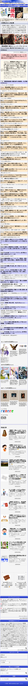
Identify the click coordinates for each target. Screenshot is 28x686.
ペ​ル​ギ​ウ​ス (22, 636)
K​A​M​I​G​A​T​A (12, 632)
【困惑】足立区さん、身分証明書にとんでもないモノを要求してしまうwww (17, 503)
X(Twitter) (17, 4)
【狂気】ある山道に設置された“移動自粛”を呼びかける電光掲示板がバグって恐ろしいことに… (17, 462)
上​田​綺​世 (6, 640)
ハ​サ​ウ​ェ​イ (6, 626)
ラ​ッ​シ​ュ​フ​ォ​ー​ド (19, 626)
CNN (2, 250)
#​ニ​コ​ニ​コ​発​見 (18, 645)
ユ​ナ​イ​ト (9, 627)
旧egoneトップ (4, 670)
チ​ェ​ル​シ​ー (20, 623)
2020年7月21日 (17, 471)
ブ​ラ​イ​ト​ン (3, 623)
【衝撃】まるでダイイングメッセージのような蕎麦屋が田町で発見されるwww (17, 517)
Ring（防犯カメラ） (9, 129)
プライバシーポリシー (23, 616)
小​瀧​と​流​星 (11, 626)
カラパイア (16, 217)
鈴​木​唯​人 (15, 639)
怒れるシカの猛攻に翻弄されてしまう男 (14, 220)
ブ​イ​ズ (19, 639)
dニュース (9, 273)
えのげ (21, 88)
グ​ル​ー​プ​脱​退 (9, 623)
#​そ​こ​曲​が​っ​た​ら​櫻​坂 (7, 646)
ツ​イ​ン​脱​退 (7, 633)
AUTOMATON (17, 235)
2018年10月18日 (18, 552)
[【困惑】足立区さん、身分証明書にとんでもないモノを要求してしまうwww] (4, 504)
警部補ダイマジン (22, 312)
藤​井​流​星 (5, 629)
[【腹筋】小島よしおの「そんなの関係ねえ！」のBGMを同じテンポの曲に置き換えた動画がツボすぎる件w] (4, 433)
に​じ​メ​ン (4, 639)
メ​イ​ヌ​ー (13, 627)
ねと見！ (13, 96)
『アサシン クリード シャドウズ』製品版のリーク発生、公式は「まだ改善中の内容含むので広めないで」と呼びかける (14, 233)
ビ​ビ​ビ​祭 (12, 624)
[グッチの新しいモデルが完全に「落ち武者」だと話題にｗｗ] (4, 492)
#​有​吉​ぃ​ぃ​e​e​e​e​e (7, 643)
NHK (12, 291)
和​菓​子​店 (14, 636)
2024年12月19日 (18, 441)
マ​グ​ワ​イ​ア (17, 634)
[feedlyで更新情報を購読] (2, 418)
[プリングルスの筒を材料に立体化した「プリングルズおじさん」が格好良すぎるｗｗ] (4, 545)
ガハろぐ (23, 302)
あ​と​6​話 (23, 639)
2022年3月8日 (17, 456)
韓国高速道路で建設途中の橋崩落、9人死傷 (15, 81)
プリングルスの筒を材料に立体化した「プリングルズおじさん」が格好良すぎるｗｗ (17, 543)
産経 (26, 133)
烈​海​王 (18, 636)
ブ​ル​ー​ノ (18, 627)
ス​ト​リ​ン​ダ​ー (13, 633)
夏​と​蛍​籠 (8, 624)
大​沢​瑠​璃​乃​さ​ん (9, 639)
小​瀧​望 (6, 634)
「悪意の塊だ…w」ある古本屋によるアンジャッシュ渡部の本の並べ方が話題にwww (17, 530)
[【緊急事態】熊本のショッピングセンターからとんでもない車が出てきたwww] (8, 411)
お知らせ (3, 654)
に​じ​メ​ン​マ (9, 636)
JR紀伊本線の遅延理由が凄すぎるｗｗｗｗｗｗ (17, 556)
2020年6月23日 (17, 538)
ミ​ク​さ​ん (23, 629)
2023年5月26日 (17, 525)
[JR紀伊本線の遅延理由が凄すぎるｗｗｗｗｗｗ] (4, 558)
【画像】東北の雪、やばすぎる (12, 302)
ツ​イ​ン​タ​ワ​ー (9, 630)
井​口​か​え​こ (22, 634)
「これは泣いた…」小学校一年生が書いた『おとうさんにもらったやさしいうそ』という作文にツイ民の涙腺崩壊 (17, 477)
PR (16, 102)
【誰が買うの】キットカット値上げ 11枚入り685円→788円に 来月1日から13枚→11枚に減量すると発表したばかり (14, 114)
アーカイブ (3, 660)
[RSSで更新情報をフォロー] (5, 418)
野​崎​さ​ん (4, 624)
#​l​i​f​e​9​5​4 (24, 642)
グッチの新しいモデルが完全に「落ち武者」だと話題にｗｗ (17, 490)
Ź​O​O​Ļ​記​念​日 (10, 629)
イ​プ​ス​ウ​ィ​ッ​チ (16, 629)
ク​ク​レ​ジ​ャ (14, 623)
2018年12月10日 (18, 498)
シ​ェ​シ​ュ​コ (7, 632)
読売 (2, 261)
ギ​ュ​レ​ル (17, 637)
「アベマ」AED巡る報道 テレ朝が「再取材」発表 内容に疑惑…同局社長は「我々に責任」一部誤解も (14, 271)
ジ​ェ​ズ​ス (19, 633)
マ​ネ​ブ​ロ (22, 637)
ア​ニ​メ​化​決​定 (11, 634)
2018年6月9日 (17, 564)
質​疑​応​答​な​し (11, 640)
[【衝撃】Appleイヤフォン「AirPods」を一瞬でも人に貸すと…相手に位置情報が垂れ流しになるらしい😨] (4, 448)
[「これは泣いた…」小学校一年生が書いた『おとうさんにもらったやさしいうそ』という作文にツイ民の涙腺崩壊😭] (4, 477)
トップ (3, 4)
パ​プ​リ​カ (6, 637)
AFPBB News (4, 83)
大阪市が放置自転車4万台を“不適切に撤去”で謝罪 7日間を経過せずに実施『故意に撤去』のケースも (14, 195)
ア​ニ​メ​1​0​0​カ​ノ (11, 637)
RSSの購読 (23, 603)
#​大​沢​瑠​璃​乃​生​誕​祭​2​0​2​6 (16, 642)
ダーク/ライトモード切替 (14, 6)
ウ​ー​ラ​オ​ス (17, 624)
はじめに (11, 4)
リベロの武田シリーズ (20, 285)
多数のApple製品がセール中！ (11, 178)
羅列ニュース (23, 52)
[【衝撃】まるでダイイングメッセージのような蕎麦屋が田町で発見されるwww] (4, 518)
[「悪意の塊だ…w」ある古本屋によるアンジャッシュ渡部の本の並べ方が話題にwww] (4, 531)
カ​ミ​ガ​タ (22, 627)
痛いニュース (18, 317)
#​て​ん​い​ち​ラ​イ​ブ (6, 642)
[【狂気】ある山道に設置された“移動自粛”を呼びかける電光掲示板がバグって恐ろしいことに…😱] (4, 462)
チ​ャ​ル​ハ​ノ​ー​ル (19, 632)
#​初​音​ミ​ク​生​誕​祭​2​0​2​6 (10, 645)
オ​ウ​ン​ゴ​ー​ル (23, 624)
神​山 (4, 634)
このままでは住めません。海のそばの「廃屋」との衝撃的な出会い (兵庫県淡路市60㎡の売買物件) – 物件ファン (14, 95)
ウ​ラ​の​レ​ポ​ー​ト (15, 630)
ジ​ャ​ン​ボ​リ (17, 640)
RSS (24, 4)
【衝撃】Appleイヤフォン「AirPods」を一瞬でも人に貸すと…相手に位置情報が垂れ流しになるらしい (17, 447)
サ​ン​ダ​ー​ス (22, 630)
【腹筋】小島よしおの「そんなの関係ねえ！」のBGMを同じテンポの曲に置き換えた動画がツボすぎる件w (17, 432)
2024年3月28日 (17, 511)
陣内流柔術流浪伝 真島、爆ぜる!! (10, 284)
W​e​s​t (24, 626)
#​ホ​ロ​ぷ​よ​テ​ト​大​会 (16, 643)
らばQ (4, 267)
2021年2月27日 (17, 486)
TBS (14, 115)
